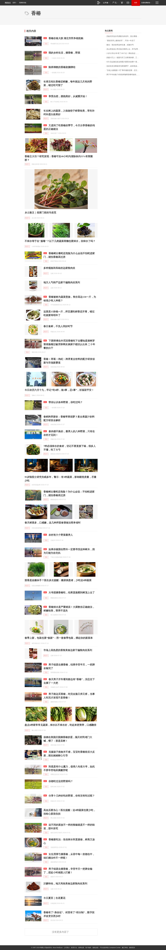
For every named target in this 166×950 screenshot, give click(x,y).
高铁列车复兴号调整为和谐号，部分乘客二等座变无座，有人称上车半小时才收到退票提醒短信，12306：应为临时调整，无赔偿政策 (123, 36)
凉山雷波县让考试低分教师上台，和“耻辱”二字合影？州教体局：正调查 (123, 49)
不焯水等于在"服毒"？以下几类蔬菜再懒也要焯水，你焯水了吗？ (60, 241)
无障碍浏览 (22, 3)
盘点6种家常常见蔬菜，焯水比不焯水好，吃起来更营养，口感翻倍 (60, 725)
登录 (135, 3)
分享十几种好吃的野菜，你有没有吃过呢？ (72, 795)
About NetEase (58, 947)
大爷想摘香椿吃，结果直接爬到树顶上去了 (72, 592)
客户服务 (88, 947)
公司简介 (67, 947)
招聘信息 (81, 947)
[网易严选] (115, 2)
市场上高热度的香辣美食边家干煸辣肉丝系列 (68, 650)
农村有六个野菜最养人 (61, 534)
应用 (14, 3)
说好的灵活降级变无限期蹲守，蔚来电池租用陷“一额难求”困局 (123, 66)
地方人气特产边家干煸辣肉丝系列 (62, 282)
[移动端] (99, 2)
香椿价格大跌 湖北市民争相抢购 (66, 38)
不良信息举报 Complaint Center (110, 947)
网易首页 (8, 3)
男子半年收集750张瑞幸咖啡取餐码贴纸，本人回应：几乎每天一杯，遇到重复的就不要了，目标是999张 (123, 74)
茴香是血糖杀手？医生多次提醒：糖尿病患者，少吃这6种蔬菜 (58, 580)
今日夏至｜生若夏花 (54, 898)
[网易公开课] (106, 2)
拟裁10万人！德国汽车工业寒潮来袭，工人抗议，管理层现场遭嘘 (123, 57)
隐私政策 (95, 947)
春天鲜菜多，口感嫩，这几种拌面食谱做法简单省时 (53, 522)
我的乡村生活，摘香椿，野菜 (64, 52)
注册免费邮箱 (145, 3)
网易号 (46, 89)
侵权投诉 (132, 947)
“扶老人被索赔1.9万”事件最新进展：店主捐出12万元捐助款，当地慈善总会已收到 (123, 70)
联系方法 (74, 947)
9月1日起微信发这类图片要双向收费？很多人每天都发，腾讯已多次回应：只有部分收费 (123, 62)
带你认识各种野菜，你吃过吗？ (66, 402)
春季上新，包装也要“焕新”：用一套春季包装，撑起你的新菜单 (59, 638)
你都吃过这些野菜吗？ (61, 781)
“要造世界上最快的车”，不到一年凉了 (120, 41)
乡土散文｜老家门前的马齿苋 (40, 212)
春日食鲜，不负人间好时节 (58, 326)
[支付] (122, 2)
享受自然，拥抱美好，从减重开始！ (68, 96)
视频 (46, 44)
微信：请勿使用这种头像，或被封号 (120, 45)
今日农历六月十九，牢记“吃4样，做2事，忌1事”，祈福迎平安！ (59, 390)
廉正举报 (125, 947)
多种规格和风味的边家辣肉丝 (59, 268)
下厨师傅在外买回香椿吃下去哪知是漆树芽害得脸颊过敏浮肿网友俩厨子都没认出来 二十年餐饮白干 (69, 344)
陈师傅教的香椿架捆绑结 (62, 67)
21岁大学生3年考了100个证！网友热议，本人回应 (123, 53)
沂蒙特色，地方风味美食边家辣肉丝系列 (65, 883)
